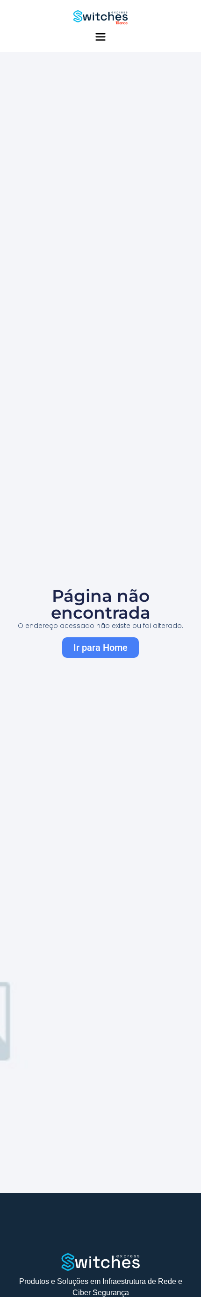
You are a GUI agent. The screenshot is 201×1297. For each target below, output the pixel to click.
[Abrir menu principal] (100, 37)
